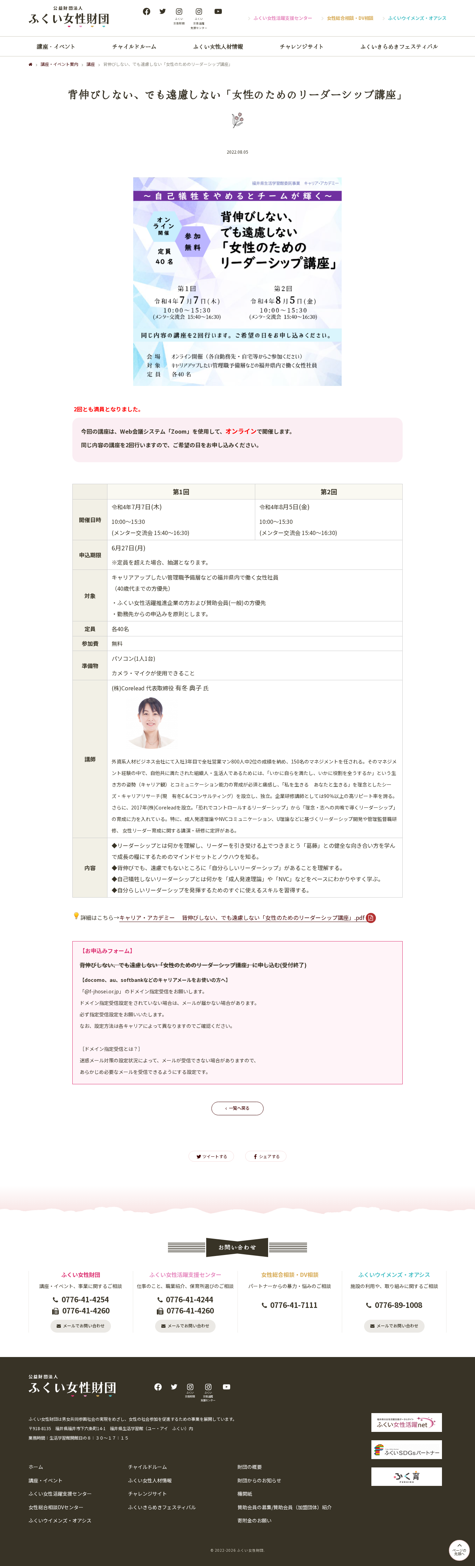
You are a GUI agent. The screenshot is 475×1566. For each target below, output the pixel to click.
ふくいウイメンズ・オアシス (417, 18)
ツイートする (214, 1156)
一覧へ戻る (239, 1108)
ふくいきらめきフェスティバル (399, 46)
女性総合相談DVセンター (56, 1507)
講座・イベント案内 (59, 64)
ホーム (36, 1466)
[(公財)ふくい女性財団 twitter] (162, 11)
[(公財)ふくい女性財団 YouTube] (218, 11)
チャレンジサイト (302, 46)
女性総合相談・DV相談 (350, 18)
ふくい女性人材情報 (218, 46)
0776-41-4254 (85, 1299)
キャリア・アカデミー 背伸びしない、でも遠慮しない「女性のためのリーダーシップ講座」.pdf (241, 917)
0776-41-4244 (189, 1299)
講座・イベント (56, 46)
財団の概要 (250, 1466)
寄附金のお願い (255, 1520)
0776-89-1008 (398, 1305)
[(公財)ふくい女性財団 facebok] (146, 11)
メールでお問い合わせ (84, 1325)
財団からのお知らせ (259, 1480)
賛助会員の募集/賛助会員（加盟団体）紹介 (285, 1507)
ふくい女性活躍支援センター (282, 18)
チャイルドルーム (134, 46)
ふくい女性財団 (250, 1550)
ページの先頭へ (459, 1552)
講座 (91, 64)
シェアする (269, 1156)
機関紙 (245, 1493)
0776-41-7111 (293, 1305)
